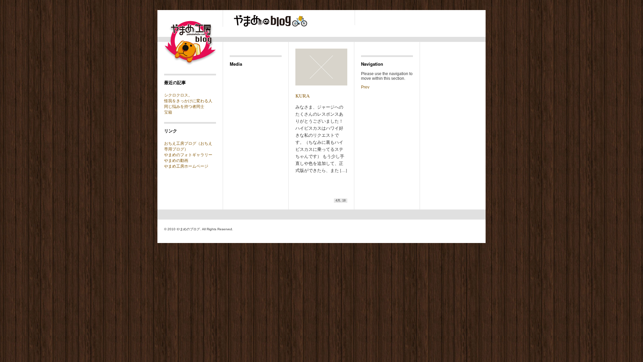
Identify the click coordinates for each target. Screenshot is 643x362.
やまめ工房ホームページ (186, 166)
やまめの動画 (176, 160)
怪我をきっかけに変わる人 (188, 101)
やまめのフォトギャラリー (188, 155)
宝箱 (168, 112)
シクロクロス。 (178, 95)
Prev (365, 87)
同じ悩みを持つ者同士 (184, 106)
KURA (302, 95)
